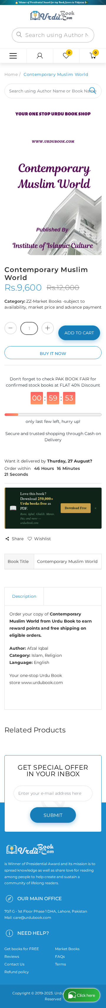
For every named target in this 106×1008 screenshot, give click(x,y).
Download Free (76, 508)
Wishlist (42, 538)
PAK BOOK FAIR (72, 379)
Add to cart (79, 333)
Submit (53, 815)
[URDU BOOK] (53, 16)
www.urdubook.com (42, 682)
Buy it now (53, 353)
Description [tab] (24, 596)
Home (11, 74)
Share (18, 538)
